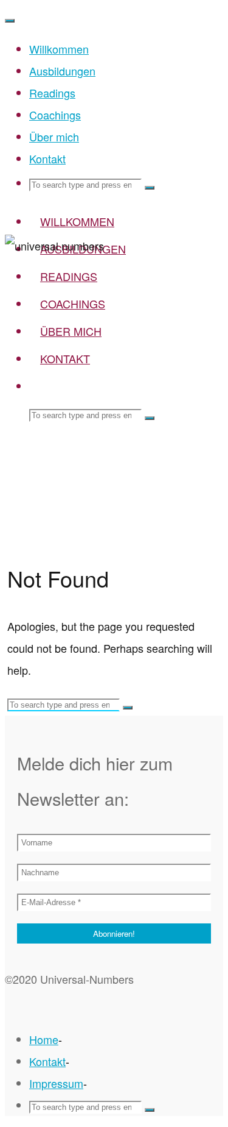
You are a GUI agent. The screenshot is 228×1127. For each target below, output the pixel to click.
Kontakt (47, 1061)
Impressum (56, 1083)
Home (43, 1039)
